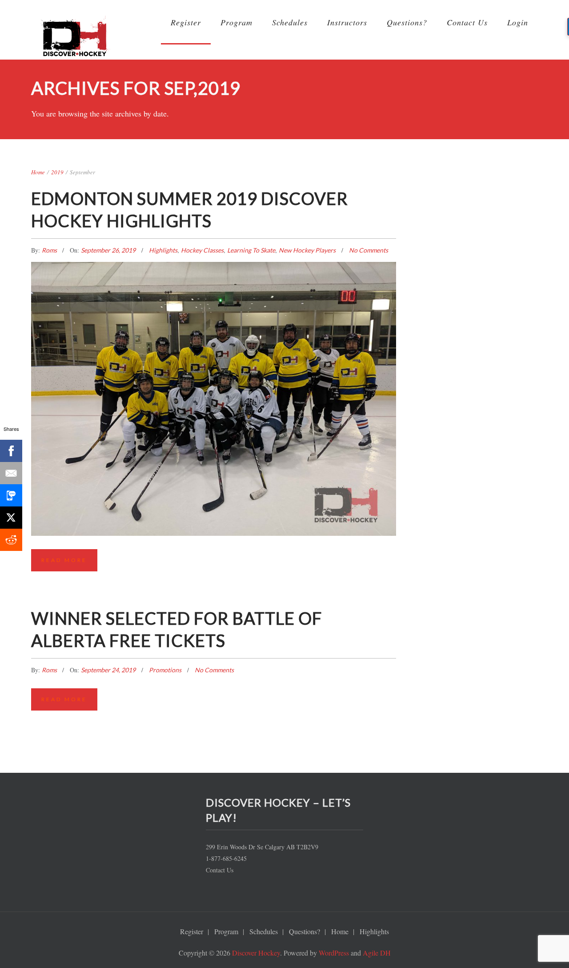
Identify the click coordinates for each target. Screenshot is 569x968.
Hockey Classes (202, 250)
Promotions (165, 670)
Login (517, 22)
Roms (50, 250)
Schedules (290, 22)
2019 (57, 172)
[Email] (11, 473)
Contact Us (467, 22)
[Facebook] (11, 451)
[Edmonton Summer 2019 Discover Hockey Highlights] (213, 354)
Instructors (347, 22)
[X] (11, 517)
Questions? (407, 22)
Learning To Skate (251, 250)
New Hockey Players (307, 250)
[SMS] (11, 495)
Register (186, 22)
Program (236, 22)
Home (38, 172)
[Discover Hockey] (75, 39)
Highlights (163, 250)
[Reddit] (11, 540)
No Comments (368, 250)
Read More (64, 560)
